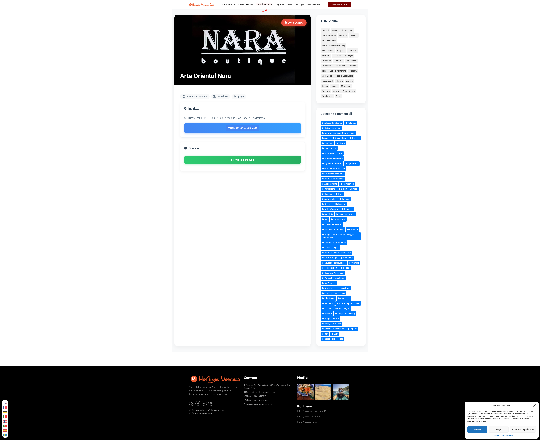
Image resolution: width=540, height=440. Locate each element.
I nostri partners (264, 4)
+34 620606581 (269, 404)
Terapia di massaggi (346, 313)
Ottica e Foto (340, 138)
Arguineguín (327, 96)
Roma (334, 30)
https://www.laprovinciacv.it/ (311, 411)
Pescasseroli (327, 81)
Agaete (336, 91)
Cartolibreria (329, 189)
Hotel (340, 194)
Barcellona (326, 66)
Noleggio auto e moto (333, 179)
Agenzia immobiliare (333, 163)
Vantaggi (299, 4)
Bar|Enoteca (329, 283)
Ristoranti (328, 143)
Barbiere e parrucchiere (349, 303)
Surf (336, 334)
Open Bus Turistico (347, 214)
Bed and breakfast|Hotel (335, 242)
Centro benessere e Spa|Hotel (337, 288)
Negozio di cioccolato (333, 339)
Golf (326, 334)
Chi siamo (227, 4)
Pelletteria (348, 209)
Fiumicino (353, 50)
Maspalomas (327, 50)
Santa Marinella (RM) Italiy (333, 45)
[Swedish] (5, 435)
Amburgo (338, 61)
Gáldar (325, 86)
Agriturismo (353, 163)
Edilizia (346, 268)
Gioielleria (328, 214)
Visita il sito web (244, 159)
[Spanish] (5, 430)
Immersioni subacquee (334, 329)
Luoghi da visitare (283, 4)
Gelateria (352, 123)
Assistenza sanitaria (333, 153)
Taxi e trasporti (330, 268)
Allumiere (326, 56)
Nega (498, 429)
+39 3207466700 (260, 400)
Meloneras (345, 86)
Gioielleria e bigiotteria (334, 174)
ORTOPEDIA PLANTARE (334, 168)
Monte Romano (329, 40)
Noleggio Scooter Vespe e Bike (337, 253)
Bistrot (342, 143)
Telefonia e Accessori (333, 158)
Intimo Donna (330, 148)
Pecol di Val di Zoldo (344, 76)
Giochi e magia (330, 258)
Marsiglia (349, 56)
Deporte (353, 329)
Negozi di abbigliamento (334, 204)
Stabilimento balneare (333, 229)
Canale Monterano (338, 71)
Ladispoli (343, 35)
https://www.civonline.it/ (309, 416)
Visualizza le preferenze (523, 429)
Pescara (353, 71)
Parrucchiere (348, 184)
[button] (534, 405)
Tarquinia (341, 50)
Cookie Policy (495, 435)
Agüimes (326, 91)
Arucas (349, 81)
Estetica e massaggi (333, 224)
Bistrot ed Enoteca (349, 189)
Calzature (353, 229)
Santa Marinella (329, 35)
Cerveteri (337, 56)
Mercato (328, 313)
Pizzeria (355, 138)
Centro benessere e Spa (334, 293)
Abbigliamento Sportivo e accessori (339, 133)
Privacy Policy (507, 435)
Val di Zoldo (327, 76)
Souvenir (355, 263)
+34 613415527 (259, 396)
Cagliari (325, 30)
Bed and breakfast (332, 128)
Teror (338, 96)
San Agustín (340, 66)
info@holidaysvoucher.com (263, 392)
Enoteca (345, 199)
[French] (5, 407)
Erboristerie (329, 298)
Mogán (334, 86)
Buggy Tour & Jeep (332, 324)
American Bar (330, 199)
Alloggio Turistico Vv (333, 123)
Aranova (352, 66)
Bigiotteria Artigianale (333, 273)
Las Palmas (351, 61)
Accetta (477, 429)
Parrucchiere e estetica (334, 278)
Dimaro (340, 81)
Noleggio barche (331, 318)
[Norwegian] (5, 421)
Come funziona (245, 4)
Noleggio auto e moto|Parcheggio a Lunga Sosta (338, 236)
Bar (326, 219)
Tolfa (324, 71)
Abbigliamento (330, 184)
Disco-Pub (328, 303)
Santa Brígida (349, 91)
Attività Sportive (331, 209)
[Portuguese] (5, 426)
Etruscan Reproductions (335, 263)
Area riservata (313, 4)
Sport (326, 138)
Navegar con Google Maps (243, 128)
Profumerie (348, 258)
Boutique (328, 194)
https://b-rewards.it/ (307, 422)
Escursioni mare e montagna (336, 308)
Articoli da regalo (331, 247)
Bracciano (326, 61)
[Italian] (5, 416)
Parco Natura (339, 219)
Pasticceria (345, 298)
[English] (5, 403)
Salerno (354, 35)
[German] (5, 412)
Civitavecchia (346, 30)
